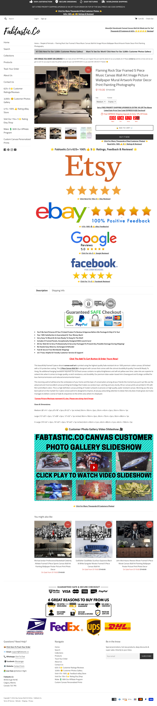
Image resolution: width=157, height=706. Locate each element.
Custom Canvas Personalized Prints (17, 141)
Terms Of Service (9, 701)
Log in (36, 18)
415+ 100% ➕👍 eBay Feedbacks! (95, 226)
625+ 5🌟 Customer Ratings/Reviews (13, 90)
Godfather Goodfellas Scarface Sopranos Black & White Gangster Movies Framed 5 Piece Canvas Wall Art (94, 563)
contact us (132, 59)
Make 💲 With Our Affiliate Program (16, 130)
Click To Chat (20, 656)
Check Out (149, 18)
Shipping (24, 701)
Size (97, 97)
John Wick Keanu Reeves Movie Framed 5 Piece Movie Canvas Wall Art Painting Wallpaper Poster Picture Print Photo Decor (134, 563)
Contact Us (9, 82)
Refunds (18, 701)
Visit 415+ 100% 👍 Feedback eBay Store (70, 673)
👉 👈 (124, 141)
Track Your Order (11, 68)
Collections (9, 55)
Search (7, 49)
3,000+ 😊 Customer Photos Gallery (17, 100)
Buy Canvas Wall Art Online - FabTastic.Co (28, 698)
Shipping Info (58, 290)
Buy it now (124, 137)
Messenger (19, 661)
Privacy (31, 701)
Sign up (43, 18)
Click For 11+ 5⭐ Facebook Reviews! (95, 281)
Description (42, 290)
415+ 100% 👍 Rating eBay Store (16, 110)
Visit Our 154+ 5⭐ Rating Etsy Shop (16, 120)
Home (6, 42)
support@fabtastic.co (20, 651)
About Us (8, 75)
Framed (109, 97)
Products (8, 62)
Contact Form (19, 666)
